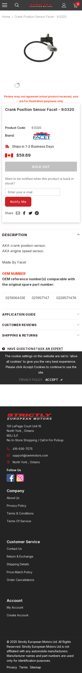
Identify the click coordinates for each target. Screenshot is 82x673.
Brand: (10, 135)
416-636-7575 (23, 448)
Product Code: (15, 127)
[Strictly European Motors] (41, 416)
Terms (23, 667)
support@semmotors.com (30, 455)
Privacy (12, 667)
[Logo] (41, 5)
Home (6, 16)
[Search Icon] (21, 5)
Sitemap (35, 667)
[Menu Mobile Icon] (4, 5)
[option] (41, 48)
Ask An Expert (50, 349)
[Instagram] (20, 478)
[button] (18, 202)
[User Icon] (64, 5)
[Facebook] (10, 478)
